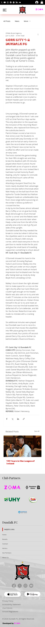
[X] (2, 2)
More (26, 21)
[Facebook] (11, 2)
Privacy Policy (7, 601)
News (17, 21)
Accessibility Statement (11, 604)
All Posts (6, 21)
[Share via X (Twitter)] (12, 419)
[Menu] (4, 10)
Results (5, 539)
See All (36, 431)
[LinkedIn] (17, 2)
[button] (41, 2)
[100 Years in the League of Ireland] (22, 446)
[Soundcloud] (20, 2)
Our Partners (6, 553)
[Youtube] (5, 2)
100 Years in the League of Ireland (20, 462)
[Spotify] (14, 2)
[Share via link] (24, 419)
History (4, 548)
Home (4, 535)
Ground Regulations (10, 611)
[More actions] (38, 34)
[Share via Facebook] (7, 419)
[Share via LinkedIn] (18, 419)
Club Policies (7, 608)
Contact (5, 544)
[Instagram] (8, 2)
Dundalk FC (10, 522)
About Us (5, 557)
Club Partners (11, 478)
